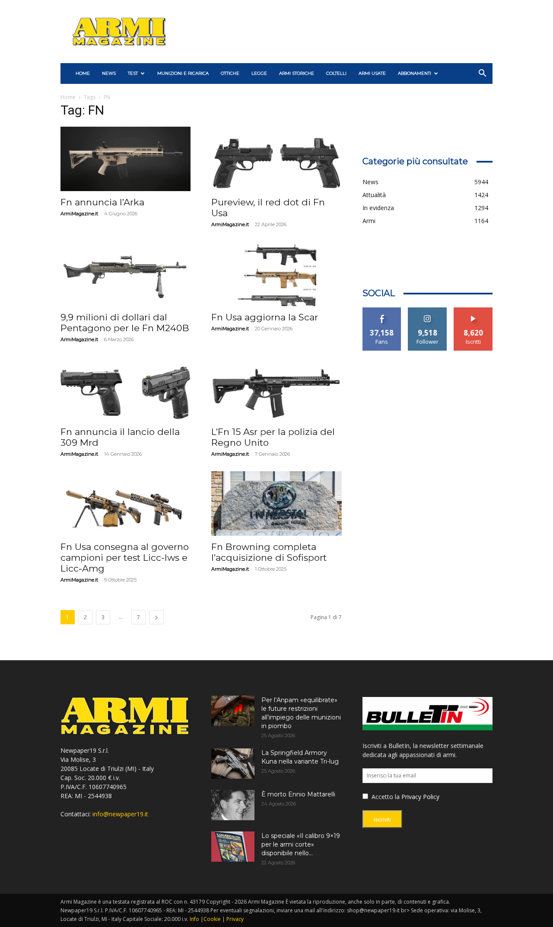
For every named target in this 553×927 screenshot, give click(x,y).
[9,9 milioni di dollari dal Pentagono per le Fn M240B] (125, 274)
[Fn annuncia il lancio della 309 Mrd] (125, 389)
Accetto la (384, 797)
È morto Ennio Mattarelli (298, 794)
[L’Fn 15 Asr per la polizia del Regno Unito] (276, 389)
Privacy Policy (420, 797)
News (109, 73)
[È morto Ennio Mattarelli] (232, 805)
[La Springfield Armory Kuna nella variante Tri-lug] (232, 763)
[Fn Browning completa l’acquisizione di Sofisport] (276, 503)
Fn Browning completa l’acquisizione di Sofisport (269, 552)
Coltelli (336, 73)
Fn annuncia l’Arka (102, 202)
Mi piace (382, 310)
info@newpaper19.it (120, 814)
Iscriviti (473, 310)
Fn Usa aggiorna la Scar (264, 317)
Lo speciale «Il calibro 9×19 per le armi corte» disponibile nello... (300, 844)
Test (133, 73)
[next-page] (156, 617)
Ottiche (230, 73)
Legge (259, 73)
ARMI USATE (372, 73)
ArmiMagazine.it (79, 214)
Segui (427, 310)
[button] (482, 74)
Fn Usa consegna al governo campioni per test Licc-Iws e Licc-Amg (124, 557)
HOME (83, 73)
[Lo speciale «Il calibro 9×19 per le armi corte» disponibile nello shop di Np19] (232, 846)
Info (194, 919)
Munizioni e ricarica (183, 73)
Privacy (235, 919)
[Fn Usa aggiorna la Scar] (276, 274)
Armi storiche (296, 73)
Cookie (212, 919)
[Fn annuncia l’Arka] (125, 159)
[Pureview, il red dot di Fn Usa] (276, 159)
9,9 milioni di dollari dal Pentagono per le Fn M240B (124, 322)
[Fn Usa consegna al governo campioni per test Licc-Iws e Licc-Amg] (125, 503)
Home (68, 97)
